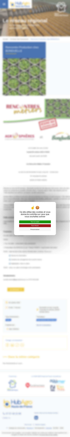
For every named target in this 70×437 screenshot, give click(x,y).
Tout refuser (35, 225)
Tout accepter (35, 222)
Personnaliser (34, 229)
